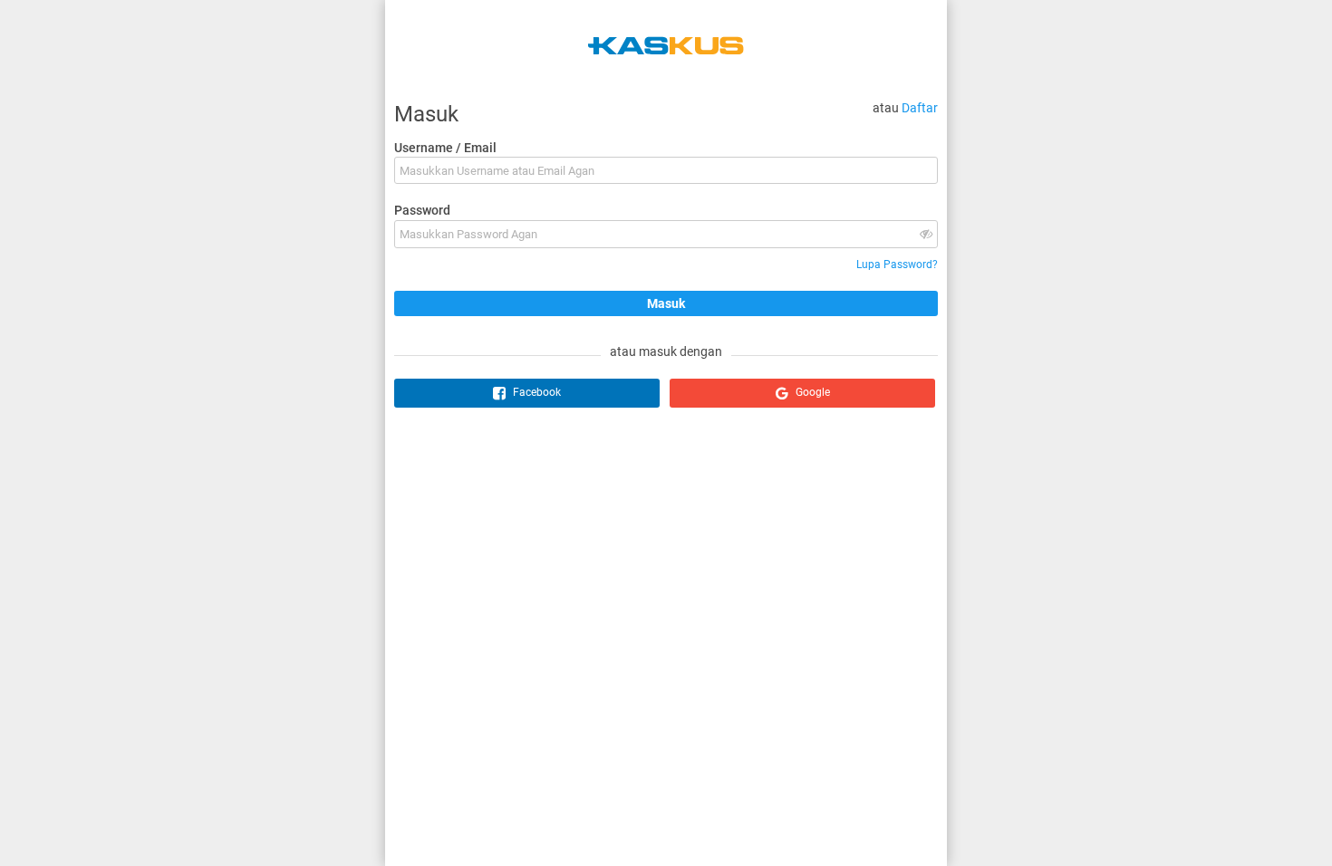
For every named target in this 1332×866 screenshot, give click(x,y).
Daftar (920, 108)
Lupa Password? (897, 264)
